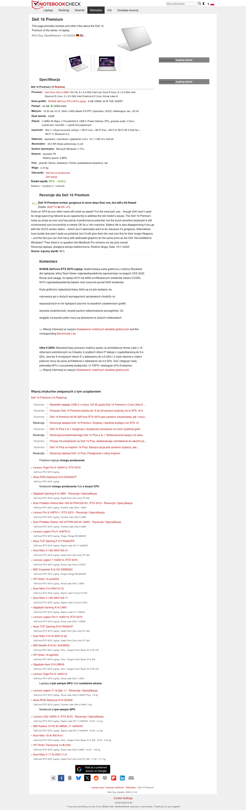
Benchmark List (66, 333)
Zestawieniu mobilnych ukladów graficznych (103, 329)
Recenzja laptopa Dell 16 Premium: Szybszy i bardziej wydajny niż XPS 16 (94, 423)
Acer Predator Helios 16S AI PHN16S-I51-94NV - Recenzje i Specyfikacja (77, 522)
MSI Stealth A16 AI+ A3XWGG (51, 645)
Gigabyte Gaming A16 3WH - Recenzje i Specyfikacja (65, 493)
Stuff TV (52, 207)
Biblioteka (96, 10)
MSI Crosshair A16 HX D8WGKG (52, 569)
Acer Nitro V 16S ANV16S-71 (50, 598)
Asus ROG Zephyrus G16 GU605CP (54, 477)
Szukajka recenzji (127, 10)
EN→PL (66, 207)
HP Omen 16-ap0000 (45, 655)
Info (109, 10)
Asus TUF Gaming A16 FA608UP (53, 626)
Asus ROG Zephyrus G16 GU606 (53, 700)
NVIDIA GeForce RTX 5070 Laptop (67, 101)
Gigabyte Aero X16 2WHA (48, 664)
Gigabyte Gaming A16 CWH (50, 607)
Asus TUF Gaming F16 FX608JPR (53, 541)
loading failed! (167, 60)
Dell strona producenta (58, 172)
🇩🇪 (77, 35)
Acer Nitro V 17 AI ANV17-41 (50, 754)
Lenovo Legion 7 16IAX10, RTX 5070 (55, 560)
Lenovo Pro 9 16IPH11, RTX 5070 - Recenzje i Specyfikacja (69, 512)
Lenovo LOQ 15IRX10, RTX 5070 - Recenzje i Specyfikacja (68, 716)
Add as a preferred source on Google (96, 769)
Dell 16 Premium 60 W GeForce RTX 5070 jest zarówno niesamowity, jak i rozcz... (98, 417)
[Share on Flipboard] (113, 778)
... (85, 35)
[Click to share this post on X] (87, 778)
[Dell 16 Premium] (134, 39)
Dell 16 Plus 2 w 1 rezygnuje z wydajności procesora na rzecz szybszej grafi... (96, 429)
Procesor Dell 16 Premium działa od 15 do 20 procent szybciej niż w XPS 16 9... (97, 410)
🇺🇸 (81, 35)
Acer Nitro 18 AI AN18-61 (48, 735)
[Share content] (53, 778)
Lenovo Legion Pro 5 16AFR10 (51, 531)
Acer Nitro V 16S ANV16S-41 (50, 550)
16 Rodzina (57, 86)
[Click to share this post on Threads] (70, 778)
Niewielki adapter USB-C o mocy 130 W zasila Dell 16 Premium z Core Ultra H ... (98, 404)
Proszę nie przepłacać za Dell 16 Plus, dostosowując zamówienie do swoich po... (98, 441)
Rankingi (64, 10)
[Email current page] (131, 778)
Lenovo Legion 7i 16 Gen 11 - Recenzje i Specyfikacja (65, 690)
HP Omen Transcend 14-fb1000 (52, 745)
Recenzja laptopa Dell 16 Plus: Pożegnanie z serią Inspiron (85, 453)
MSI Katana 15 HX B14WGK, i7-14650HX (58, 726)
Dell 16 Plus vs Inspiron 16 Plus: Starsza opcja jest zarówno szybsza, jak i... (94, 447)
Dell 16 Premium (41, 397)
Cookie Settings (123, 798)
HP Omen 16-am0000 (46, 579)
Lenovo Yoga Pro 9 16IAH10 (50, 674)
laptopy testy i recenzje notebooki (108, 787)
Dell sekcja (51, 176)
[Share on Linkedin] (122, 778)
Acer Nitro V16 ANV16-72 (48, 588)
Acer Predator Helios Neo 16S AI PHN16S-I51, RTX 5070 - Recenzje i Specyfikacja (83, 503)
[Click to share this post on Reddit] (96, 778)
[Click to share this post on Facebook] (61, 778)
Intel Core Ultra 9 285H (57, 92)
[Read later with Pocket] (105, 778)
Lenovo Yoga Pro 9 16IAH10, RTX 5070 (57, 467)
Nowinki (80, 10)
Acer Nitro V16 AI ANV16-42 (50, 636)
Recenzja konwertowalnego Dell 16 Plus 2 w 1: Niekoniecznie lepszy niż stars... (97, 435)
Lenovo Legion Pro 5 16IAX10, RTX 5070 (58, 617)
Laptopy (48, 10)
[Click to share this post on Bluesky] (78, 778)
